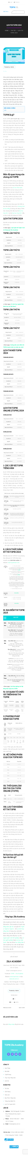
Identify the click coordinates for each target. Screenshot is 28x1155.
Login (11, 2)
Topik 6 (11, 929)
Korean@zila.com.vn (14, 1124)
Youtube (12, 1054)
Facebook (8, 1054)
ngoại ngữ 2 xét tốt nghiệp (11, 938)
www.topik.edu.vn (15, 976)
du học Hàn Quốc (17, 187)
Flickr (16, 1054)
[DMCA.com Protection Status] (14, 1148)
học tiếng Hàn (19, 942)
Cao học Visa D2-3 (17, 213)
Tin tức (13, 30)
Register (18, 2)
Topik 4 (6, 929)
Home (7, 30)
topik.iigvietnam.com (13, 562)
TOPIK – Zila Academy (17, 973)
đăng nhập (11, 1024)
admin (12, 67)
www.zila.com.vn (14, 979)
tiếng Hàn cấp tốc (8, 926)
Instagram (19, 1054)
